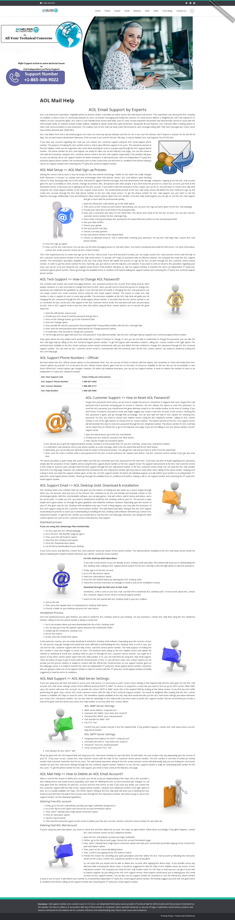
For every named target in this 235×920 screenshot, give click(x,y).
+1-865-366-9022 (48, 3)
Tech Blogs (167, 11)
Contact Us (181, 11)
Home (98, 11)
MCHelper (91, 904)
